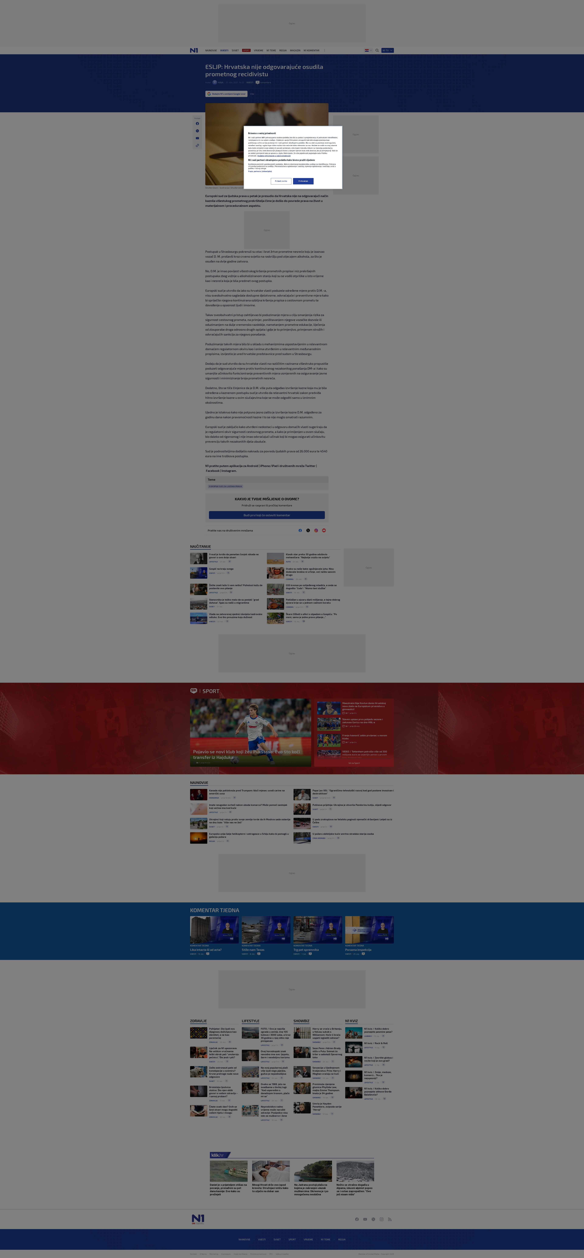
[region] (293, 157)
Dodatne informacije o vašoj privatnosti (273, 156)
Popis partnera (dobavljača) (260, 171)
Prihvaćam (303, 181)
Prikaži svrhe (281, 181)
